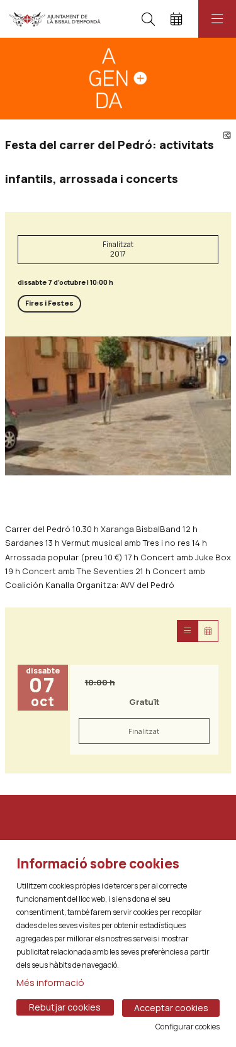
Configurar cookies (187, 1027)
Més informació (50, 982)
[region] (118, 406)
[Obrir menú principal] (217, 19)
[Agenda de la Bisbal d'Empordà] (55, 19)
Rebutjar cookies (65, 1007)
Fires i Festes (49, 303)
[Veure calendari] (208, 631)
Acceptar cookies (171, 1008)
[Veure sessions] (187, 631)
